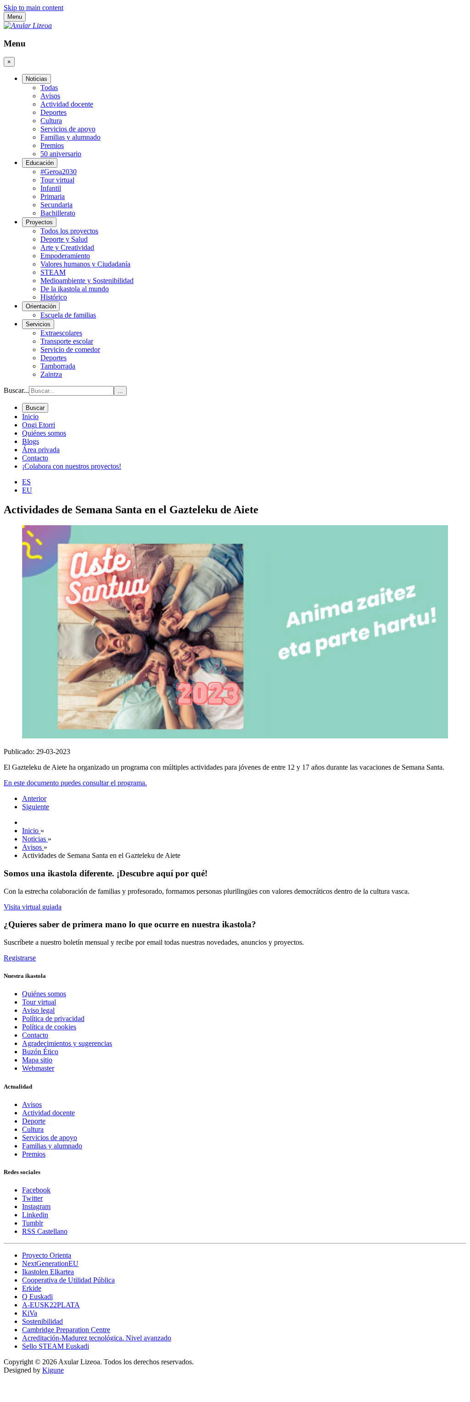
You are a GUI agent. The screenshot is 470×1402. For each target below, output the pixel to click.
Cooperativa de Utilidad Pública (68, 1280)
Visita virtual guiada (33, 907)
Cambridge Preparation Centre (66, 1330)
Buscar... (16, 390)
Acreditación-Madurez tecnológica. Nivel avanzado (96, 1338)
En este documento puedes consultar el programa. (75, 783)
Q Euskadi (37, 1296)
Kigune (53, 1370)
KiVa (29, 1313)
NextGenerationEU (50, 1263)
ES (26, 482)
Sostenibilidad (42, 1321)
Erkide (31, 1288)
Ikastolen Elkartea (48, 1272)
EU (27, 490)
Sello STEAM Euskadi (55, 1346)
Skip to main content (33, 7)
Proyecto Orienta (46, 1255)
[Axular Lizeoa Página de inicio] (28, 25)
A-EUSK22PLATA (51, 1305)
